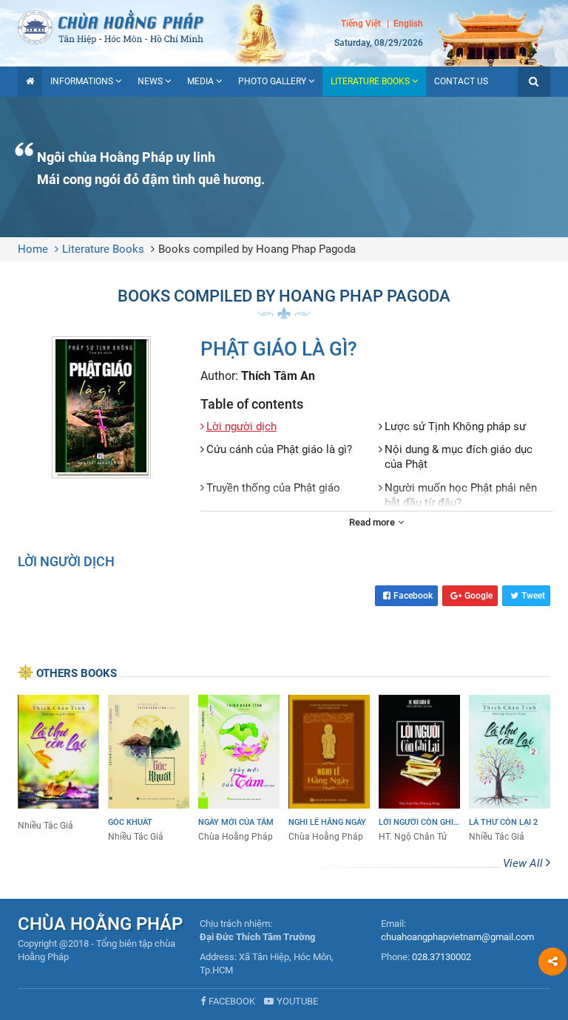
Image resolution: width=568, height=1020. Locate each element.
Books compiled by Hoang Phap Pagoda (257, 249)
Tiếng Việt (361, 23)
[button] (534, 82)
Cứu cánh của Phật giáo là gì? (279, 449)
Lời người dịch (241, 426)
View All (524, 863)
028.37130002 (441, 956)
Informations (81, 81)
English (408, 23)
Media (200, 81)
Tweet (533, 596)
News (150, 81)
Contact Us (461, 81)
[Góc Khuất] (148, 769)
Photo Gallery (272, 81)
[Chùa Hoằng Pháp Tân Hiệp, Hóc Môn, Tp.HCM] (284, 25)
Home (33, 249)
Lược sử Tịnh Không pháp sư (455, 426)
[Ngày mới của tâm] (239, 769)
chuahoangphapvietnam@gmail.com (457, 936)
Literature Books (370, 81)
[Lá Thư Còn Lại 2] (509, 769)
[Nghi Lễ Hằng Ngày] (329, 769)
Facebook (413, 596)
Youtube (297, 1001)
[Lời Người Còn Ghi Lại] (419, 769)
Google (478, 596)
